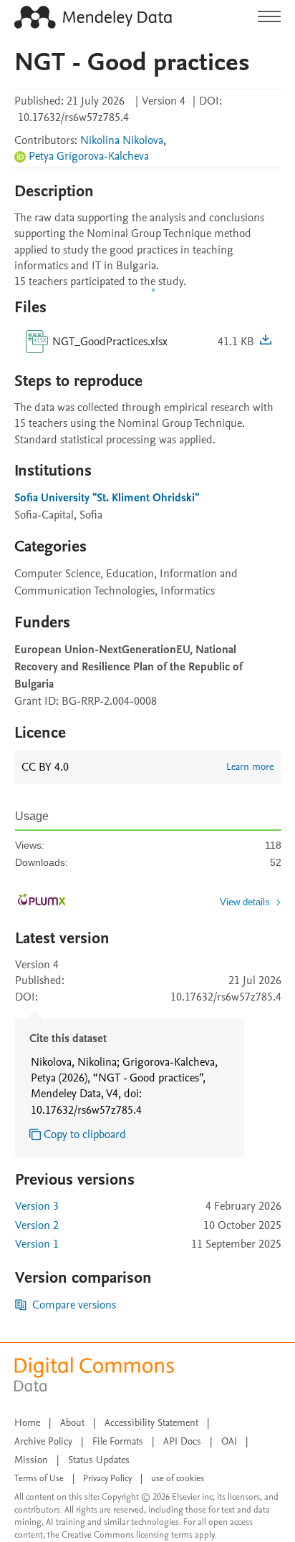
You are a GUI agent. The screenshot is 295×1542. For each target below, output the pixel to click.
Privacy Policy (107, 1478)
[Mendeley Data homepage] (93, 17)
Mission (31, 1460)
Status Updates (99, 1460)
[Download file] (265, 342)
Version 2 (37, 1225)
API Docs (182, 1441)
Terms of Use (39, 1478)
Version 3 (37, 1206)
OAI (229, 1441)
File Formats (117, 1441)
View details (245, 902)
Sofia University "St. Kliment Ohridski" (106, 498)
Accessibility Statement (151, 1423)
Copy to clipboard (85, 1134)
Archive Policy (43, 1441)
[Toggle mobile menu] (269, 17)
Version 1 (37, 1244)
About (72, 1423)
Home (27, 1423)
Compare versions (74, 1305)
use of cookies (177, 1478)
